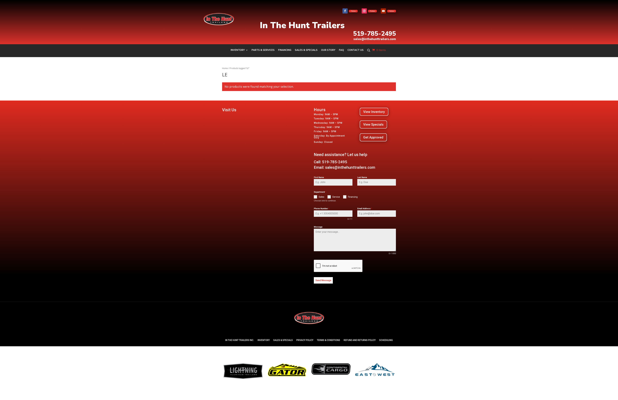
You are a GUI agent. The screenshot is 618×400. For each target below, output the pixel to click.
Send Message (323, 280)
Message (318, 227)
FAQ (341, 50)
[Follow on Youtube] (383, 11)
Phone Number (321, 208)
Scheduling (386, 340)
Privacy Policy (304, 340)
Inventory (238, 50)
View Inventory (374, 112)
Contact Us (355, 50)
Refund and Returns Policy (360, 340)
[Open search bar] (368, 50)
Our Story (328, 50)
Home (225, 68)
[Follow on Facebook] (345, 11)
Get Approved (373, 137)
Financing (284, 50)
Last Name (362, 177)
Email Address (364, 208)
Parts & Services (263, 50)
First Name (319, 177)
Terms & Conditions (328, 340)
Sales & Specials (306, 50)
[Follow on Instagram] (364, 11)
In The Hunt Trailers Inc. (239, 340)
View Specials (373, 124)
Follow (353, 11)
